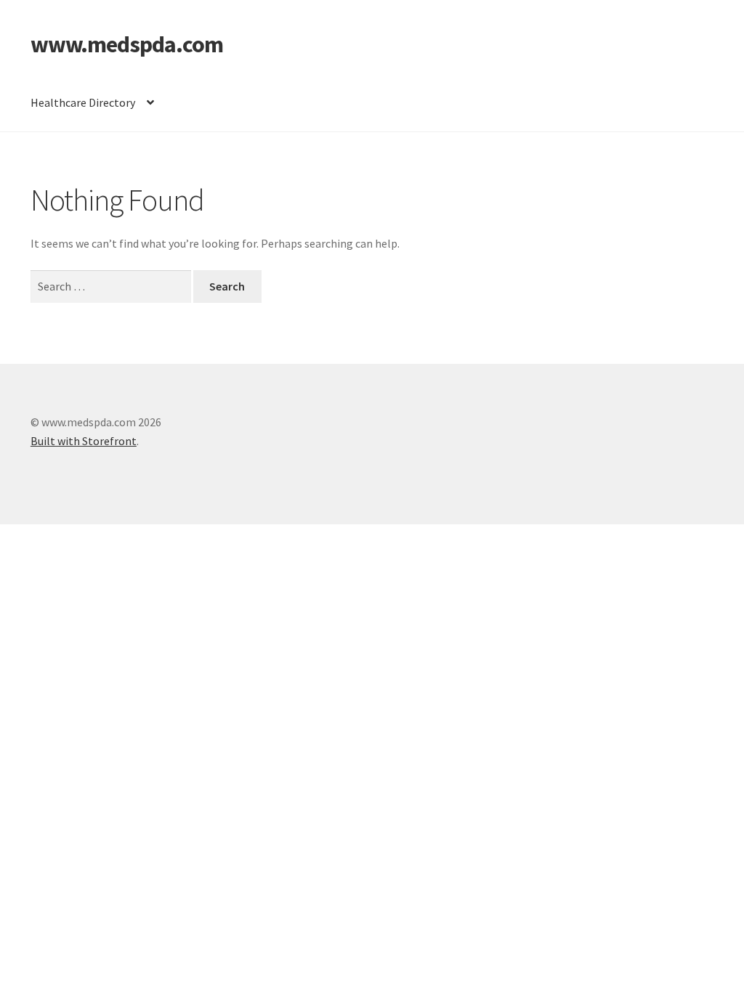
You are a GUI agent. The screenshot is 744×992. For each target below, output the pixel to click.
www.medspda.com (127, 44)
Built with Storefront (84, 441)
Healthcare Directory (83, 102)
